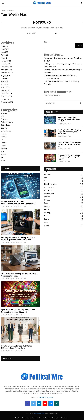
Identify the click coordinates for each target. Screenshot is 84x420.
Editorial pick (5, 125)
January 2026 (6, 64)
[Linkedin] (39, 403)
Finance (3, 137)
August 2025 (5, 76)
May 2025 (4, 81)
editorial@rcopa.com (46, 397)
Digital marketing (7, 122)
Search (46, 42)
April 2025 (4, 84)
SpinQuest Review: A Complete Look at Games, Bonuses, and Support (18, 311)
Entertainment (6, 131)
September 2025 (7, 73)
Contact (34, 418)
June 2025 (4, 78)
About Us (17, 418)
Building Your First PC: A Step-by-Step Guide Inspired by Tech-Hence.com (18, 238)
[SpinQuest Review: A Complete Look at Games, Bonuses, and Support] (20, 294)
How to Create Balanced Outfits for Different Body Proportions (16, 347)
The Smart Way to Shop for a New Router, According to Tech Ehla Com (69, 144)
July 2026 (4, 46)
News (3, 151)
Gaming (3, 143)
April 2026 (4, 55)
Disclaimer (64, 418)
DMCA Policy (55, 418)
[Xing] (56, 403)
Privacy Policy (26, 418)
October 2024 (5, 99)
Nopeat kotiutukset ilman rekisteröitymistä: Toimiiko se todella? (18, 202)
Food (2, 140)
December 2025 (6, 67)
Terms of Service (44, 418)
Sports (3, 154)
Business (4, 119)
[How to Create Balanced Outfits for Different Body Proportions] (20, 330)
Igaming (4, 148)
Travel (3, 160)
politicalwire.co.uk (39, 413)
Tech (2, 157)
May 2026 (4, 52)
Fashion (3, 134)
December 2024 (6, 93)
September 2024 (7, 102)
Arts (2, 116)
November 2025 (6, 70)
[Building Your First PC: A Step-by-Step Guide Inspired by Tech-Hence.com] (20, 222)
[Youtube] (45, 403)
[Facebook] (27, 403)
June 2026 (4, 49)
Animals (4, 113)
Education (4, 128)
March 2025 (5, 87)
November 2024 (6, 96)
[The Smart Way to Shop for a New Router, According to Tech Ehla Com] (20, 258)
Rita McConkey (7, 206)
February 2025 (6, 90)
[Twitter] (33, 403)
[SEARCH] (80, 103)
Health (3, 146)
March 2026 (5, 58)
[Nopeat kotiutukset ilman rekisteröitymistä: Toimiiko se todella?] (20, 186)
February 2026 (6, 61)
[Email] (50, 403)
